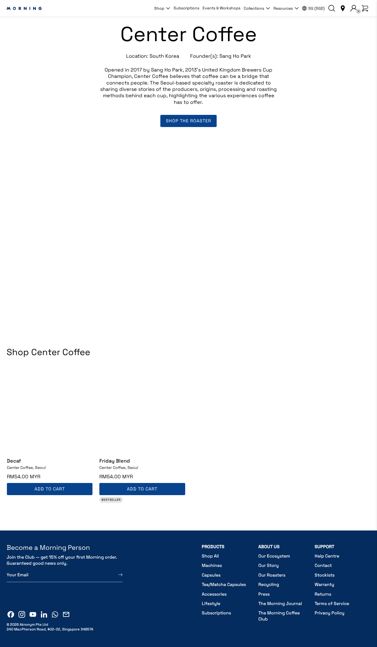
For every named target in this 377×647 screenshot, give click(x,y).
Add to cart (49, 489)
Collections (254, 8)
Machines (212, 565)
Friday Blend (114, 461)
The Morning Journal (280, 603)
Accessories (214, 594)
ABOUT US (269, 547)
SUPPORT (324, 547)
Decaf (14, 461)
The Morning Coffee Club (279, 616)
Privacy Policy (329, 613)
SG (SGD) (316, 8)
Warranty (324, 584)
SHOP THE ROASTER (188, 121)
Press (264, 594)
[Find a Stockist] (342, 8)
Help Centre (327, 556)
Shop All (210, 556)
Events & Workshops (221, 8)
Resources (283, 8)
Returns (323, 594)
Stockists (324, 575)
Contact (323, 565)
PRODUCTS (213, 547)
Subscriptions (186, 8)
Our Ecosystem (274, 556)
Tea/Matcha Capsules (224, 584)
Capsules (211, 575)
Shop (159, 8)
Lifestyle (211, 603)
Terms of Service (332, 603)
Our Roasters (271, 575)
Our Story (268, 565)
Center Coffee (26, 467)
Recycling (268, 584)
